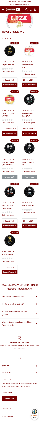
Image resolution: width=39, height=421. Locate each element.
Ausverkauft (9, 177)
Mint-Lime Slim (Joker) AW (27, 115)
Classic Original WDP (27, 66)
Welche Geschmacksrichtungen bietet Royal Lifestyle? (17, 323)
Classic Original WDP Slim (8, 115)
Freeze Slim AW (7, 254)
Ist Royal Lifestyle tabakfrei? (13, 304)
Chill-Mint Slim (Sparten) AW (7, 207)
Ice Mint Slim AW (28, 206)
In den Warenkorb (9, 85)
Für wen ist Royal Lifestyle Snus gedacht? (14, 313)
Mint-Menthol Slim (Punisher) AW (8, 163)
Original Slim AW (8, 65)
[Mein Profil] (35, 9)
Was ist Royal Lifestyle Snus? (13, 297)
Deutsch (5, 409)
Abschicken (9, 399)
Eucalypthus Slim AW (28, 163)
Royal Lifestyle (8, 62)
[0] (30, 9)
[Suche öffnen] (26, 9)
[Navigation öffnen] (3, 9)
